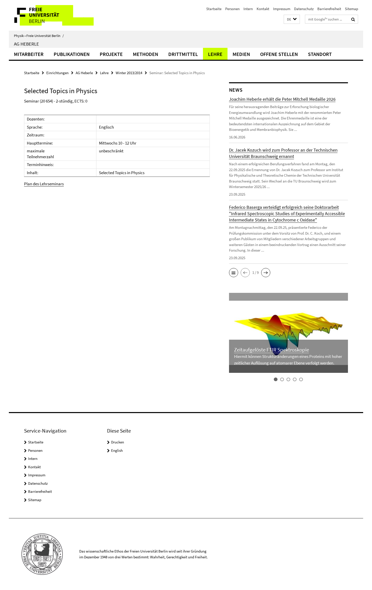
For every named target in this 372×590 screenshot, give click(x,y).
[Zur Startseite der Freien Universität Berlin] (51, 15)
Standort (320, 54)
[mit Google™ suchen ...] (353, 19)
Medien (241, 54)
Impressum (281, 8)
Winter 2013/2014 (129, 72)
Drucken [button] (117, 442)
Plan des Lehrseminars (44, 184)
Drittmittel (183, 54)
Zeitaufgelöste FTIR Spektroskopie (271, 349)
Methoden (145, 54)
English (117, 450)
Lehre (215, 54)
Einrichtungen (57, 72)
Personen (232, 8)
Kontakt (263, 8)
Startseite (213, 8)
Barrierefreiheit (329, 8)
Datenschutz (304, 8)
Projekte (111, 54)
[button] (292, 19)
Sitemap (351, 8)
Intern (248, 8)
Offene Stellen (279, 54)
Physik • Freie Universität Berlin (39, 35)
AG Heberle (26, 44)
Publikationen (72, 54)
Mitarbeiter (29, 54)
